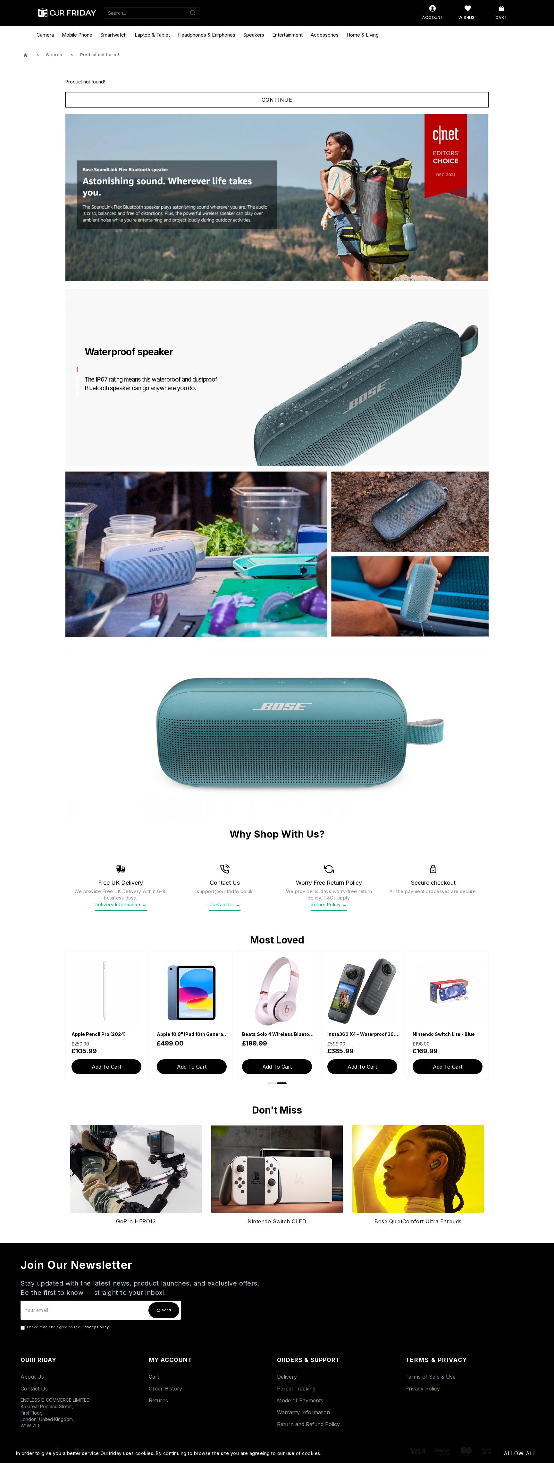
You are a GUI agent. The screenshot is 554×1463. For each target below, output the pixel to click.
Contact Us (225, 904)
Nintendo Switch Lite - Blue (358, 1034)
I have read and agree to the (68, 1327)
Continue (277, 100)
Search (54, 55)
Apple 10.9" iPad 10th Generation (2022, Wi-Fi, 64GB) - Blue (107, 1034)
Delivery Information (121, 904)
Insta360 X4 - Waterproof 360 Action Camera (278, 1034)
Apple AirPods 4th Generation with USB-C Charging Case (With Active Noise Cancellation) (449, 1034)
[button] (272, 1083)
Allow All (520, 1453)
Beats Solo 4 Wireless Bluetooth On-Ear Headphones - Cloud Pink (193, 1034)
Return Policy (329, 904)
